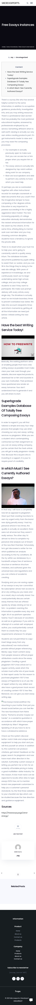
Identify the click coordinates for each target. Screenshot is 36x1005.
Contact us (18, 937)
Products (18, 940)
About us (18, 934)
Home (4, 47)
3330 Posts (18, 852)
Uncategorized (12, 47)
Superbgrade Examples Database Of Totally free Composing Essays (18, 81)
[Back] (18, 874)
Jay (11, 57)
